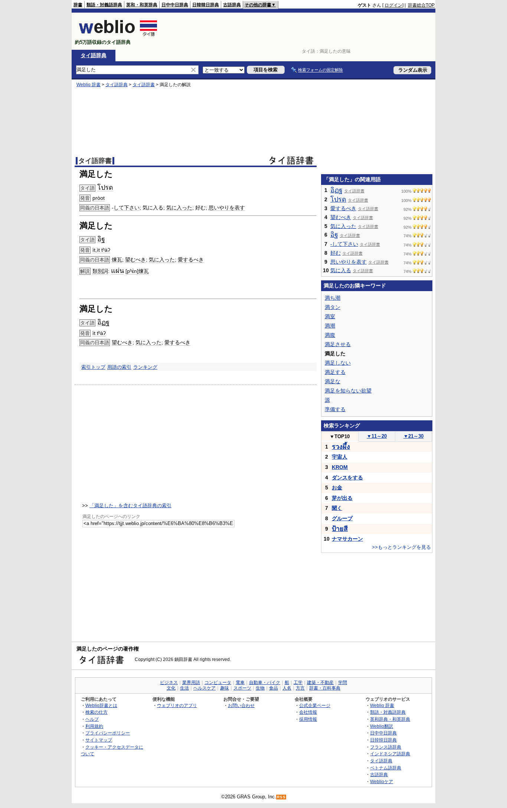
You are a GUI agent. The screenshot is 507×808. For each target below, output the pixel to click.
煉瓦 (117, 260)
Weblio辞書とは (101, 705)
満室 (330, 316)
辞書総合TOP (421, 5)
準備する (335, 409)
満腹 (330, 335)
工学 (298, 682)
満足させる (338, 344)
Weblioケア (381, 781)
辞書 (77, 5)
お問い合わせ (241, 705)
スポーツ (242, 688)
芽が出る (342, 498)
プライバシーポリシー (107, 732)
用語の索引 (119, 367)
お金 (337, 488)
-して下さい (344, 244)
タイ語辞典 (94, 55)
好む (335, 253)
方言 (300, 688)
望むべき (135, 260)
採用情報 (308, 719)
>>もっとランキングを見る (401, 547)
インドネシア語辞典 (390, 753)
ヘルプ (92, 719)
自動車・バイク (264, 682)
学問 (342, 682)
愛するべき (191, 260)
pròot (98, 198)
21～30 (413, 436)
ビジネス (169, 682)
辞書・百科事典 (324, 688)
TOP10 (340, 436)
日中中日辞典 (174, 5)
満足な (332, 381)
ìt (93, 250)
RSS (281, 797)
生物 (260, 688)
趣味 (224, 688)
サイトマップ (98, 739)
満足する (335, 372)
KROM (340, 467)
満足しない (338, 363)
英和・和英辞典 (141, 5)
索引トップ (93, 367)
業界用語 (191, 682)
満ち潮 (332, 298)
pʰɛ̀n (132, 271)
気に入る (340, 270)
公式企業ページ (314, 705)
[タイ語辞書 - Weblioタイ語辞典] (118, 36)
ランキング (145, 367)
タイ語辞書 (144, 84)
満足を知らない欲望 (348, 391)
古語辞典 (232, 5)
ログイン (393, 5)
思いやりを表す (227, 208)
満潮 (330, 326)
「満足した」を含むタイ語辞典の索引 (130, 505)
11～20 (377, 436)
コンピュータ (218, 682)
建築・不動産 (320, 682)
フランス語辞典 (385, 747)
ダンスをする (347, 477)
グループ (342, 518)
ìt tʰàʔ (103, 250)
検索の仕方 (96, 712)
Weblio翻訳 (381, 726)
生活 (184, 688)
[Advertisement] (299, 31)
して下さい (127, 208)
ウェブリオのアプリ (177, 705)
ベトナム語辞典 (385, 767)
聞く (337, 508)
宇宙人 (339, 457)
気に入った (179, 208)
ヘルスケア (204, 688)
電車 (240, 682)
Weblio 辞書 (88, 84)
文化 (171, 688)
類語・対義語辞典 (104, 5)
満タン (332, 307)
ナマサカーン (347, 539)
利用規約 (94, 726)
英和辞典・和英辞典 (390, 719)
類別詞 (100, 271)
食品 (273, 688)
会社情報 (308, 712)
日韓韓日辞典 (205, 5)
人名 (286, 688)
